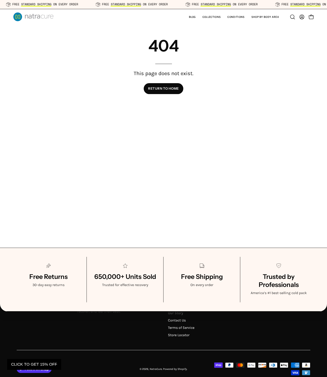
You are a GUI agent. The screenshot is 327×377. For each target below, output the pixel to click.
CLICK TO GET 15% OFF (34, 364)
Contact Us (177, 320)
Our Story (175, 313)
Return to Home (163, 89)
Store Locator (179, 335)
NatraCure (156, 368)
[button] (211, 17)
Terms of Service (181, 327)
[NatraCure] (33, 16)
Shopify (182, 368)
